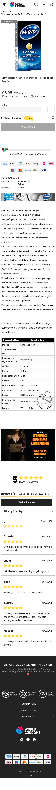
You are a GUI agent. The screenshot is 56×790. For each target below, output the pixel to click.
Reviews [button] (9, 494)
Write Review (26, 502)
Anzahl (5, 105)
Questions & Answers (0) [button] (35, 494)
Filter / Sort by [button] (13, 511)
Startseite (6, 11)
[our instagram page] (21, 739)
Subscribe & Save (18, 118)
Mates (21, 187)
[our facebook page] (28, 739)
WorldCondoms (17, 4)
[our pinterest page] (34, 739)
